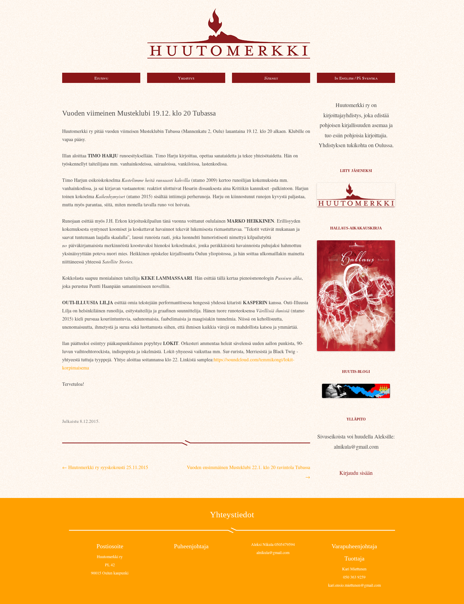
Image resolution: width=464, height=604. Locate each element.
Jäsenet (271, 78)
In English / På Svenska (356, 78)
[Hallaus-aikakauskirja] (356, 295)
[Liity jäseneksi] (356, 204)
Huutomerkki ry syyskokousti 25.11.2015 (105, 467)
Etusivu (101, 78)
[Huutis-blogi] (356, 395)
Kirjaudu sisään (356, 472)
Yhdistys (186, 78)
